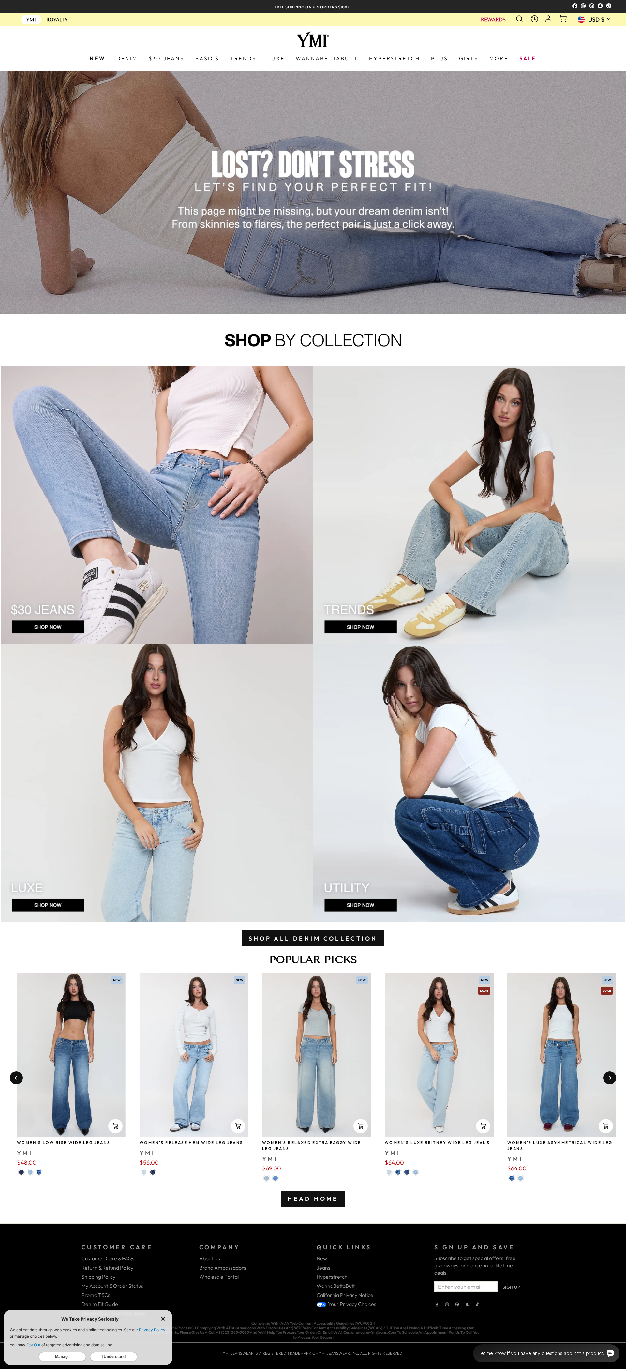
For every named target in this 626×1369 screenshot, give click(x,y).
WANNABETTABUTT (327, 58)
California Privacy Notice (345, 1295)
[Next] (609, 1077)
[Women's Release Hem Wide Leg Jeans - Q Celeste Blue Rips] (144, 1172)
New (322, 1258)
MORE (498, 58)
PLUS (439, 58)
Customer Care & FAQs (108, 1258)
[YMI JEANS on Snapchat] (467, 1305)
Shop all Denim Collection (313, 938)
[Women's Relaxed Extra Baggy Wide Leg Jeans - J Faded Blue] (266, 1178)
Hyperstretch (332, 1276)
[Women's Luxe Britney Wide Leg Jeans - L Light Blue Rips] (415, 1172)
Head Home (313, 1198)
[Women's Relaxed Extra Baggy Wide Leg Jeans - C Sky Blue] (275, 1178)
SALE (527, 58)
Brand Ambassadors (222, 1267)
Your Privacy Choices (351, 1304)
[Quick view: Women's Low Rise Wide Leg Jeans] (115, 1126)
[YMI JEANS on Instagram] (447, 1305)
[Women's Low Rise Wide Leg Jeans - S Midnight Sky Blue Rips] (21, 1172)
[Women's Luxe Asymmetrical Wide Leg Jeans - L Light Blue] (520, 1178)
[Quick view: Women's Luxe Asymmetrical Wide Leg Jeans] (606, 1126)
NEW (97, 58)
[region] (313, 6)
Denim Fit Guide (100, 1304)
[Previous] (16, 1077)
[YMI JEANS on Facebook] (437, 1305)
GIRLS (468, 58)
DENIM (127, 58)
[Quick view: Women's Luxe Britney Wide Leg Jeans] (483, 1126)
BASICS (207, 58)
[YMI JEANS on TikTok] (477, 1305)
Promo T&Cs (96, 1295)
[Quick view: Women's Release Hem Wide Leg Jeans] (238, 1126)
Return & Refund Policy (107, 1267)
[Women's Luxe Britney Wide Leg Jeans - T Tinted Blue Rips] (398, 1172)
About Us (209, 1258)
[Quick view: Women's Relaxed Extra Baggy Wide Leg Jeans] (360, 1126)
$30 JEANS (166, 58)
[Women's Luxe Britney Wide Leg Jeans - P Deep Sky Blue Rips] (407, 1172)
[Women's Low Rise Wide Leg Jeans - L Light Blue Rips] (30, 1172)
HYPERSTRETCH (394, 58)
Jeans (323, 1267)
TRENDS (243, 58)
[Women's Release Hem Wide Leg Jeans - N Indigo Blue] (153, 1172)
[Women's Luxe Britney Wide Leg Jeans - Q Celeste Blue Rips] (389, 1172)
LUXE (276, 58)
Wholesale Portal (219, 1276)
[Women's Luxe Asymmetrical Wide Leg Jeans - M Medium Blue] (512, 1178)
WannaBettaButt (336, 1286)
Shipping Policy (98, 1276)
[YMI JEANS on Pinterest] (457, 1305)
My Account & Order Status (112, 1286)
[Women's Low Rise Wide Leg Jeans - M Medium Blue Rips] (39, 1172)
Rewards (493, 19)
